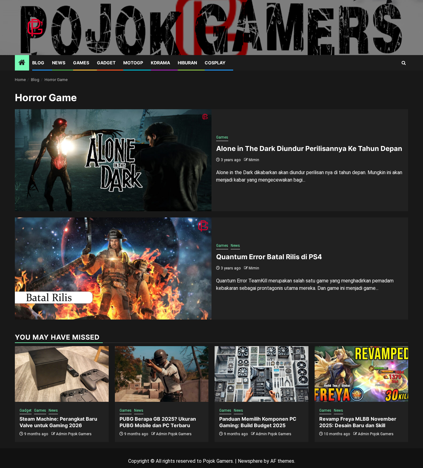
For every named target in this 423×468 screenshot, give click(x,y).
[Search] (404, 63)
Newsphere (250, 461)
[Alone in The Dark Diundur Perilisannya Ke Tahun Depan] (113, 160)
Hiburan (187, 62)
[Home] (22, 63)
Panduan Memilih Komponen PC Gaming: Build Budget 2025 (257, 422)
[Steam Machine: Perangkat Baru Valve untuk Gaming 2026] (62, 374)
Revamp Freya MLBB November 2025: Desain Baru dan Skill (357, 422)
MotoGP (133, 62)
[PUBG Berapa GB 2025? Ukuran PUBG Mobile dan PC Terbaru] (162, 374)
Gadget (106, 62)
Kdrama (160, 62)
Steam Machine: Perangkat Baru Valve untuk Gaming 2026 (58, 422)
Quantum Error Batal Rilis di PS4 (269, 257)
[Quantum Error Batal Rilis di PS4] (113, 268)
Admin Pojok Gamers (74, 434)
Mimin (254, 160)
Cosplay (215, 62)
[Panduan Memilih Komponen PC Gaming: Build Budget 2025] (261, 374)
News (58, 62)
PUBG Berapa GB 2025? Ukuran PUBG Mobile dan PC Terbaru (158, 422)
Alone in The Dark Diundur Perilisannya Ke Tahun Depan (309, 148)
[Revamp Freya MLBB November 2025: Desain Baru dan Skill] (361, 374)
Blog (38, 62)
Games (81, 62)
